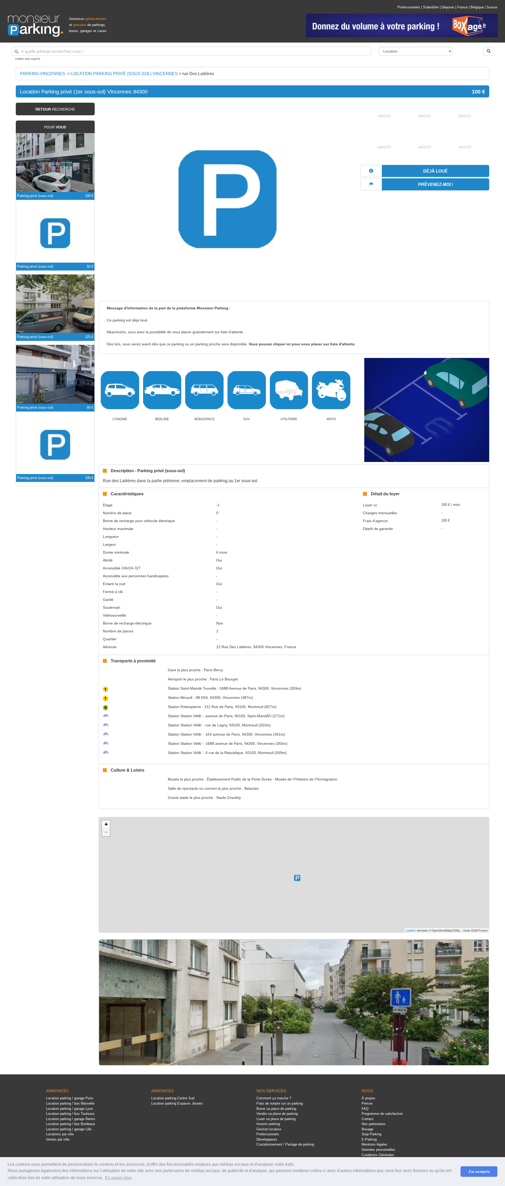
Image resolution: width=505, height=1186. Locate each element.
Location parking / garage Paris (69, 1098)
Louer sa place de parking (276, 1119)
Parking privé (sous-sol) (35, 196)
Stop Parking (371, 1134)
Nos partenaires (374, 1124)
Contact (367, 1119)
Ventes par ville (57, 1139)
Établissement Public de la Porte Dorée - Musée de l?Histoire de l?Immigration (272, 779)
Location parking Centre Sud (172, 1098)
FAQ (365, 1109)
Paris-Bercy (213, 670)
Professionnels (408, 7)
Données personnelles (378, 1150)
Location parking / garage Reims (70, 1119)
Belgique (477, 7)
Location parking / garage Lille (69, 1129)
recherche (55, 109)
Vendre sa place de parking (277, 1114)
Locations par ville (60, 1134)
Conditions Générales (378, 1155)
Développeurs (266, 1139)
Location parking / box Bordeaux (70, 1124)
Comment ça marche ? (273, 1098)
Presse (367, 1103)
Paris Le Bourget (224, 679)
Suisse (492, 7)
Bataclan (251, 788)
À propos (368, 1098)
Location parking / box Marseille (70, 1103)
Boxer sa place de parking (276, 1109)
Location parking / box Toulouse (70, 1114)
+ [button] (106, 824)
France (462, 7)
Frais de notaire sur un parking (279, 1103)
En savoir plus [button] (118, 1177)
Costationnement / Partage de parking (285, 1144)
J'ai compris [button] (479, 1171)
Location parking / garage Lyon (69, 1109)
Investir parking (268, 1124)
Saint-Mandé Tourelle (192, 688)
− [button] (106, 832)
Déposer (448, 7)
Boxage (367, 1129)
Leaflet (410, 930)
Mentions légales (374, 1144)
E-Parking (369, 1139)
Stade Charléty (228, 797)
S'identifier (431, 7)
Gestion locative (268, 1129)
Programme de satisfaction (382, 1114)
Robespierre (184, 707)
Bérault (180, 697)
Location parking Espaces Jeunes (177, 1103)
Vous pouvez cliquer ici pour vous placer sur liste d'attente (302, 344)
